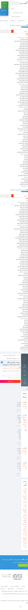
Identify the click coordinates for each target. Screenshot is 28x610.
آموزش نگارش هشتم (23, 80)
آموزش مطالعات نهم (23, 93)
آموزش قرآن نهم (24, 85)
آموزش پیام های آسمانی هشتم (21, 73)
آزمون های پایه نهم (4, 20)
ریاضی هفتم (25, 123)
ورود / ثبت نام (24, 27)
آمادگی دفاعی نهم (24, 166)
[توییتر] (14, 606)
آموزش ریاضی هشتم (23, 77)
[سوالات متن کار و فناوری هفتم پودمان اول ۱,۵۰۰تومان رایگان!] (25, 437)
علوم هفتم (26, 114)
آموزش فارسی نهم (24, 91)
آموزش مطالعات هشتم (23, 71)
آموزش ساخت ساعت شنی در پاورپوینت (10, 370)
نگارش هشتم (25, 150)
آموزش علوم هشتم (24, 68)
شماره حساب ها (19, 588)
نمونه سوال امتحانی (24, 184)
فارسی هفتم (25, 116)
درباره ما (23, 586)
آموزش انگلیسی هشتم (23, 75)
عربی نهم (26, 157)
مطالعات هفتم (25, 118)
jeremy (24, 502)
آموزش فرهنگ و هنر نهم (23, 102)
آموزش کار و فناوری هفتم (22, 59)
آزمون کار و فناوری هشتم (22, 152)
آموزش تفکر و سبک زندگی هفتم (21, 41)
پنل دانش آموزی (21, 20)
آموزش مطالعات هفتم (23, 48)
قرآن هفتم (26, 109)
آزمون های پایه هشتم (15, 16)
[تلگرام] (23, 606)
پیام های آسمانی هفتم (23, 119)
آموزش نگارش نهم (24, 103)
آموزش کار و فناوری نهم (23, 105)
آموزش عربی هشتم (24, 66)
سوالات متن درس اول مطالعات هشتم (24, 496)
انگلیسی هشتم (25, 145)
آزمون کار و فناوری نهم (23, 175)
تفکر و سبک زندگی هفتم (23, 111)
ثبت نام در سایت (25, 381)
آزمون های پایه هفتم (4, 16)
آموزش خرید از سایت (14, 586)
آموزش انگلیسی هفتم (23, 51)
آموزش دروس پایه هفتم (9, 8)
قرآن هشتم (25, 132)
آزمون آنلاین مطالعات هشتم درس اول (24, 520)
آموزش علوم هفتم (24, 44)
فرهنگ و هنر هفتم (24, 125)
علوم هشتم (25, 137)
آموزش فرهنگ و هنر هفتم (22, 55)
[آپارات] (20, 606)
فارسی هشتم (25, 139)
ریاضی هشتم (25, 146)
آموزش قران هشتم (24, 62)
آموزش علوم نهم (24, 89)
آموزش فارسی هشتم (23, 69)
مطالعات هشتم (25, 141)
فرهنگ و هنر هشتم (24, 148)
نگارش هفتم (25, 127)
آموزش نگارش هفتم (24, 57)
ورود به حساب (24, 373)
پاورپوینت (26, 180)
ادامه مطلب (10, 381)
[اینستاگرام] (26, 606)
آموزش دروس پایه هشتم (5, 12)
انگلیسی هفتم (25, 121)
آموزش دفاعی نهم (24, 96)
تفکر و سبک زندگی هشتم (22, 134)
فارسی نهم (25, 161)
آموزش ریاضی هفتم (24, 53)
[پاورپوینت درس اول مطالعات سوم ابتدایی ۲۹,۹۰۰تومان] (25, 420)
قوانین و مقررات (4, 586)
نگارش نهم (25, 173)
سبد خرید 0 (5, 5)
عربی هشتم (25, 136)
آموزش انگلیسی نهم (23, 98)
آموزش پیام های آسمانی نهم (22, 94)
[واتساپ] (17, 606)
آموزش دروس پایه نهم (18, 12)
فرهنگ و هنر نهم (24, 171)
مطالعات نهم (25, 162)
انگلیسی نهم (25, 168)
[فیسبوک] (10, 606)
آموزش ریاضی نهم (24, 100)
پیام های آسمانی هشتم (23, 143)
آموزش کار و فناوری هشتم (22, 82)
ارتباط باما (3, 588)
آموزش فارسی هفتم (23, 46)
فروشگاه (13, 20)
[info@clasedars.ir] (7, 606)
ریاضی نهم (26, 170)
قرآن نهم (26, 155)
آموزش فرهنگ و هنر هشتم (22, 78)
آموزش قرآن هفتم (24, 39)
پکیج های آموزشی (24, 182)
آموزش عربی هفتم (24, 43)
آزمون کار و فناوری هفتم (23, 128)
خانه (1, 8)
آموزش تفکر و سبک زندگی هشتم (21, 64)
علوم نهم (26, 159)
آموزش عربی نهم (24, 87)
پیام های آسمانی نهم (24, 164)
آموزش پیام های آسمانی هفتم (22, 50)
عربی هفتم (25, 112)
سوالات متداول (11, 588)
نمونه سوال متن (24, 179)
